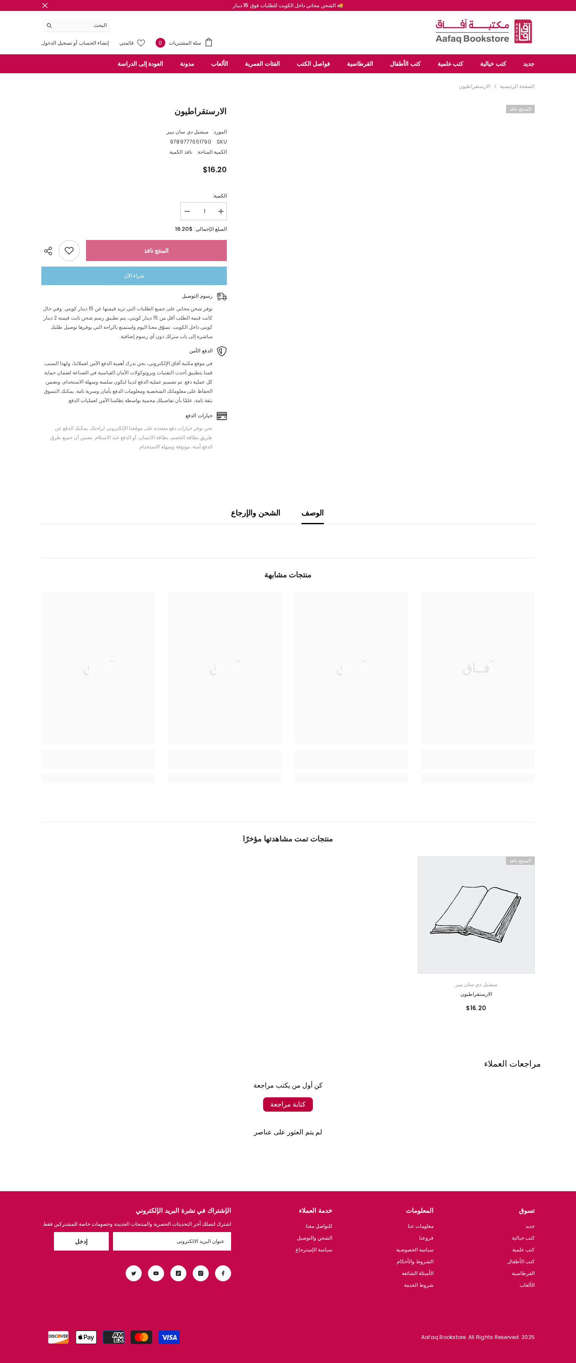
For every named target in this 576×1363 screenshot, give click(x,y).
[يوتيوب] (156, 1273)
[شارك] (50, 251)
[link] (478, 764)
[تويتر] (134, 1273)
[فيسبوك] (223, 1273)
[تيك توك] (178, 1273)
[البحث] (77, 25)
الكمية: (220, 195)
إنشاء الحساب (93, 42)
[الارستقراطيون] (476, 915)
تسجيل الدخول (56, 42)
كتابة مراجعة (288, 1104)
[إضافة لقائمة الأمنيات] (69, 250)
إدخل (81, 1241)
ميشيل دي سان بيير (187, 131)
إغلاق (44, 5)
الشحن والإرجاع (255, 512)
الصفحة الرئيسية (517, 86)
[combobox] (84, 25)
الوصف (312, 512)
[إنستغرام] (201, 1273)
